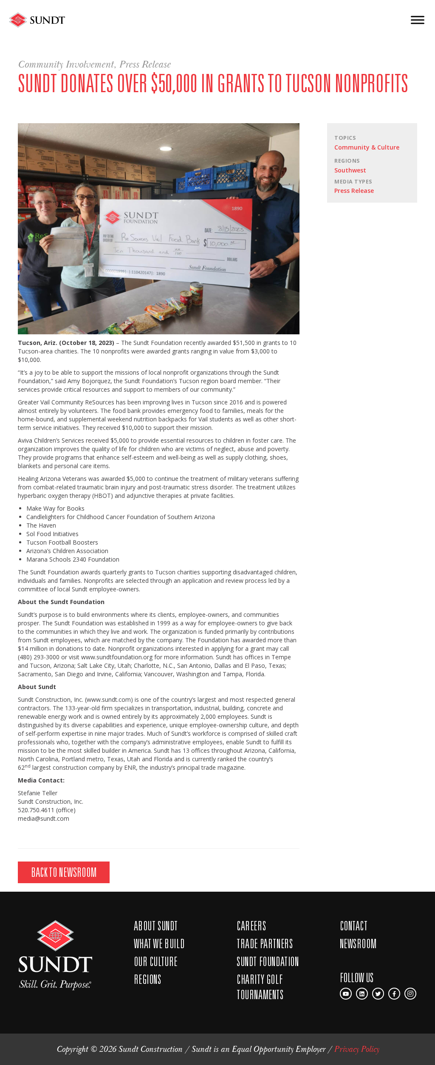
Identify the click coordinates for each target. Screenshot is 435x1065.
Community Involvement (65, 64)
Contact (354, 925)
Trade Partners (265, 943)
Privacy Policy (356, 1049)
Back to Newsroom (63, 872)
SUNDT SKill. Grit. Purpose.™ (55, 955)
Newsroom (358, 943)
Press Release (144, 64)
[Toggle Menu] (417, 20)
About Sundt (156, 925)
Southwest (350, 170)
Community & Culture (366, 147)
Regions (147, 979)
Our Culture (156, 961)
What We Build (159, 943)
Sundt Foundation (268, 961)
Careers (251, 925)
